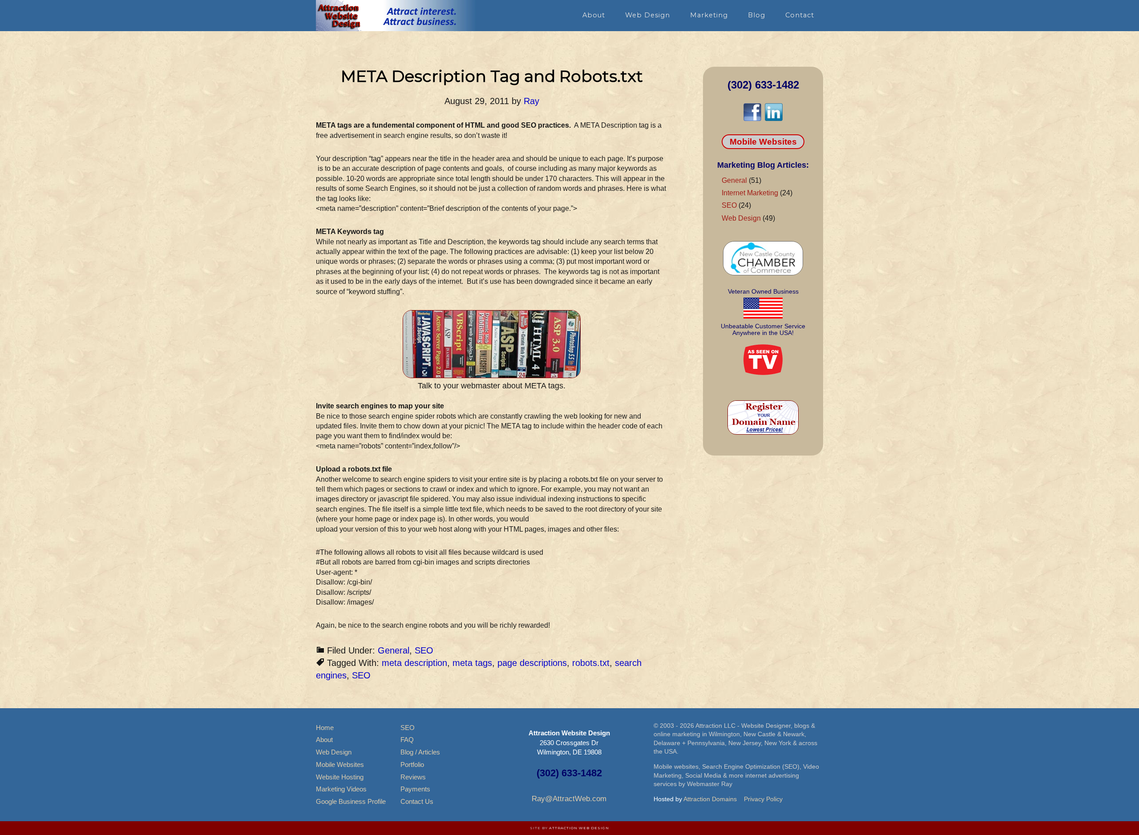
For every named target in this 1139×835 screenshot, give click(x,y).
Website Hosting (340, 777)
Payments (415, 789)
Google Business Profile (351, 801)
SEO (424, 650)
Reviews (413, 777)
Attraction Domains (710, 799)
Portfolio (412, 764)
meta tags (472, 663)
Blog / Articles (420, 752)
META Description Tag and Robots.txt (492, 76)
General (393, 650)
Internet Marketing (750, 193)
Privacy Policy (763, 799)
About (324, 739)
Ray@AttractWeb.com (569, 799)
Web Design (741, 218)
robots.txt (591, 663)
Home (325, 727)
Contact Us (416, 801)
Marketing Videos (341, 789)
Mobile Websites (763, 141)
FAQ (407, 739)
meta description (414, 663)
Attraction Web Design (579, 828)
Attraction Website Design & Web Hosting (396, 15)
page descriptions (532, 663)
